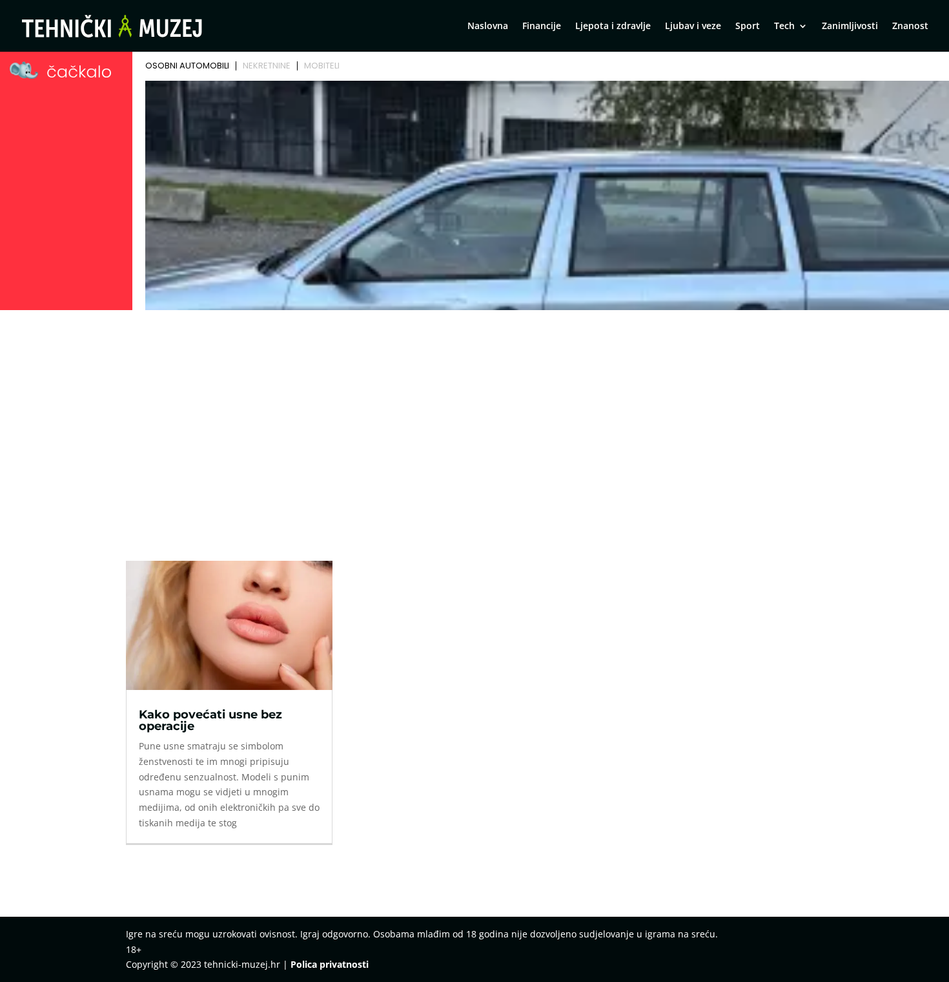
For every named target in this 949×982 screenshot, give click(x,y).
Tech (784, 26)
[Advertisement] (474, 411)
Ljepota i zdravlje (613, 26)
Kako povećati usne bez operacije (210, 720)
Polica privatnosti (330, 964)
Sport (747, 26)
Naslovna (487, 26)
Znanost (910, 26)
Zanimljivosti (850, 26)
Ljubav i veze (693, 26)
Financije (541, 26)
